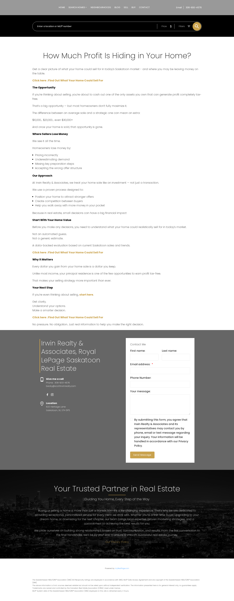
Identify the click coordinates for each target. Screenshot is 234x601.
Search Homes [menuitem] (77, 7)
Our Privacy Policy (117, 542)
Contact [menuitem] (144, 7)
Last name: (169, 351)
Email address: (140, 364)
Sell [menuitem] (126, 7)
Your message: (140, 391)
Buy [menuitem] (133, 7)
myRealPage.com (122, 568)
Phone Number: (140, 378)
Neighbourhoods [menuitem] (101, 7)
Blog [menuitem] (117, 7)
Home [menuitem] (62, 7)
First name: (137, 351)
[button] (47, 394)
